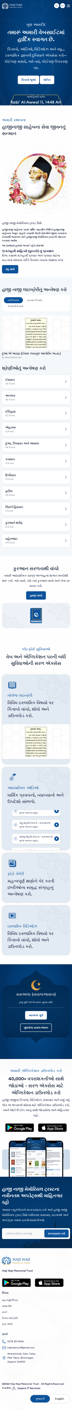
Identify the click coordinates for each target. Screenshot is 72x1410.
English (59, 1398)
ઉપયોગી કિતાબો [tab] (15, 306)
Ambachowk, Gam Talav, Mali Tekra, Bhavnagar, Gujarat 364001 (21, 1357)
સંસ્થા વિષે (7, 1306)
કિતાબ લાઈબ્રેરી (10, 1318)
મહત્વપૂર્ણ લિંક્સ (10, 1300)
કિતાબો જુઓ (28, 79)
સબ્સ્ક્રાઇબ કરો (56, 1233)
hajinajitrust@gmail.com (21, 1347)
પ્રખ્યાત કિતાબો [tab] (34, 300)
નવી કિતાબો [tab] (13, 300)
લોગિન (47, 79)
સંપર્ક (4, 1312)
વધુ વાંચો (10, 269)
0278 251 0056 (15, 1341)
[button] (62, 5)
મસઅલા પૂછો (36, 1015)
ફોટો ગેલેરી (7, 1324)
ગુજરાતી (40, 1398)
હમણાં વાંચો (36, 595)
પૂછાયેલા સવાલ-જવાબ (36, 1027)
